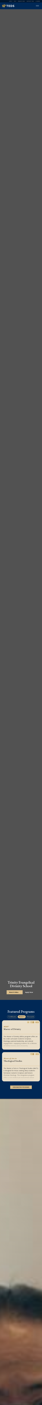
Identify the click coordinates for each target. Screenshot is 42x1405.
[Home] (8, 6)
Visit (15, 1)
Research (30, 1017)
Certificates (12, 1017)
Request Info (21, 1)
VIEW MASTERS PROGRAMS (21, 1087)
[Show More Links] (37, 5)
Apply (10, 1)
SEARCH (38, 1)
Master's (22, 1017)
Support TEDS (30, 1)
